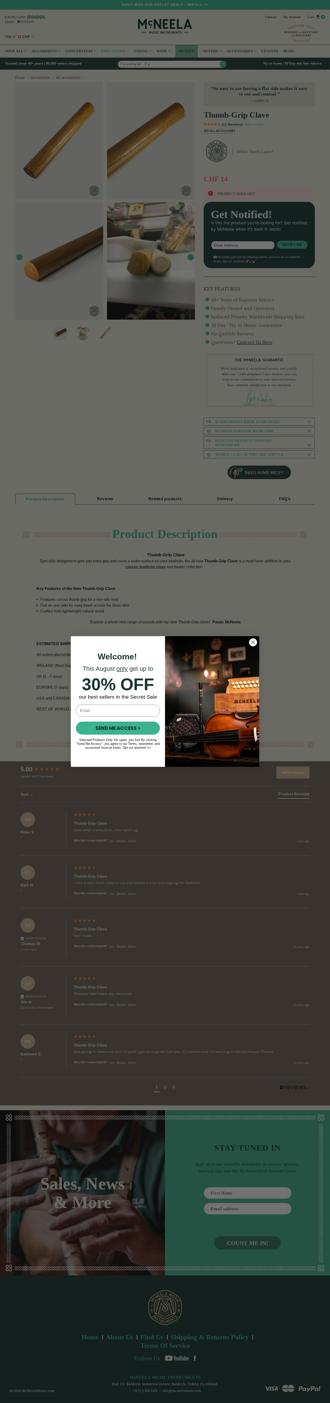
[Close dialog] (253, 642)
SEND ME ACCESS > (117, 728)
